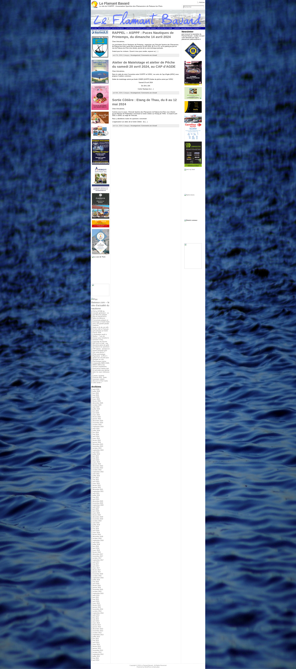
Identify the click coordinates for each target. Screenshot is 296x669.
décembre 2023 (98, 444)
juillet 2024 (96, 430)
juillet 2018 (96, 544)
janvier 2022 (97, 487)
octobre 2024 (97, 424)
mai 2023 (96, 458)
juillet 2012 (96, 656)
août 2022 (96, 474)
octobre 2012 (97, 652)
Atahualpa (156, 667)
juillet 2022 (96, 476)
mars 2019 (96, 532)
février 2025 (97, 417)
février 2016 (97, 585)
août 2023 (96, 452)
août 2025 (96, 407)
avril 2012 (96, 660)
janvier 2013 (97, 648)
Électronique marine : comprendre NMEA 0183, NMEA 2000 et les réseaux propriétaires (101, 363)
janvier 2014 (97, 627)
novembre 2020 (98, 503)
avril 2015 (96, 601)
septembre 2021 (98, 491)
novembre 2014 (98, 609)
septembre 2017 (98, 560)
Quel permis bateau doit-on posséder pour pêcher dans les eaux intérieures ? (101, 371)
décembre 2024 (98, 421)
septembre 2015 (98, 593)
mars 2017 (96, 568)
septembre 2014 (98, 613)
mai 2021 (96, 497)
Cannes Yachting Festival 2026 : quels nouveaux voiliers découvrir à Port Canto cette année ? (100, 379)
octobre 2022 (97, 470)
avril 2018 (96, 548)
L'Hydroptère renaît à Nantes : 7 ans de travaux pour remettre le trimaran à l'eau (101, 337)
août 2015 (96, 595)
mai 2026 (96, 395)
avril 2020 (96, 511)
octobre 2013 (97, 633)
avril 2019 (96, 530)
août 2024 (96, 428)
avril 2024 (96, 436)
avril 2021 (96, 499)
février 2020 (97, 515)
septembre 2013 (98, 635)
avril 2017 (96, 566)
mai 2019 (96, 529)
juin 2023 (96, 456)
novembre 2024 (98, 423)
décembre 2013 (98, 629)
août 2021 (96, 493)
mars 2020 (96, 513)
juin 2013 (96, 638)
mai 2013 (96, 640)
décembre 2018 (98, 536)
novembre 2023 (98, 446)
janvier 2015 (97, 607)
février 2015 (97, 605)
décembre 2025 (98, 403)
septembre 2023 (98, 450)
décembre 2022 (98, 466)
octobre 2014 (97, 611)
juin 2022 (96, 477)
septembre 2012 (98, 654)
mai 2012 (96, 658)
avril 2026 (96, 397)
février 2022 (97, 485)
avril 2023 (96, 460)
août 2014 (96, 615)
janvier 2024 (97, 442)
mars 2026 (96, 399)
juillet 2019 (96, 525)
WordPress (148, 667)
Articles (202, 2)
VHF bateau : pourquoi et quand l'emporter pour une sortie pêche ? (101, 350)
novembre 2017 (98, 556)
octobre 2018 (97, 538)
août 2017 (96, 562)
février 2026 (97, 401)
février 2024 (97, 440)
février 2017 (97, 570)
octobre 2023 (97, 448)
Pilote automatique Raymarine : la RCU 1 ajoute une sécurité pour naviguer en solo (101, 356)
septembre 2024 (98, 426)
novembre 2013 (98, 631)
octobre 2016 (97, 576)
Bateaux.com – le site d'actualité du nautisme (100, 305)
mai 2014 (96, 619)
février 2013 (97, 646)
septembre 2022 (98, 472)
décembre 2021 (98, 489)
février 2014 (97, 625)
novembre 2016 (98, 574)
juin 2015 (96, 597)
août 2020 (96, 507)
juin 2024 (96, 432)
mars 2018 (96, 550)
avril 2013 (96, 642)
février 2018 (97, 552)
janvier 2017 (97, 572)
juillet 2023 (96, 454)
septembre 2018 (98, 540)
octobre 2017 (97, 558)
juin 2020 (96, 509)
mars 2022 (96, 483)
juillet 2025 (96, 409)
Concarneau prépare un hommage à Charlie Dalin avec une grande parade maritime (101, 322)
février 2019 (97, 534)
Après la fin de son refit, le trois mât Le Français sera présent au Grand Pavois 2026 (101, 329)
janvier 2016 (97, 587)
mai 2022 (96, 479)
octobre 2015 (97, 591)
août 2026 (96, 389)
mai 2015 (96, 599)
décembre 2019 (98, 517)
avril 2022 (96, 481)
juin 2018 (96, 546)
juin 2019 (96, 527)
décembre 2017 (98, 554)
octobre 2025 (97, 405)
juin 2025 (96, 411)
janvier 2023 (97, 464)
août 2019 (96, 523)
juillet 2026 (96, 391)
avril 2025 (96, 413)
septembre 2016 (98, 578)
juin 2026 (96, 393)
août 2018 (96, 542)
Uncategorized (135, 55)
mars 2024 (96, 438)
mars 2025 (96, 415)
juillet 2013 (96, 636)
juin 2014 (96, 617)
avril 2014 (96, 621)
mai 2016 (96, 582)
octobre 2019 (97, 521)
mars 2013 (96, 644)
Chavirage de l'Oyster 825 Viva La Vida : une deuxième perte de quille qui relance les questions (101, 344)
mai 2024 (96, 434)
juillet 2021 (96, 495)
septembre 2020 (98, 505)
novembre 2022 (98, 468)
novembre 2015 (98, 589)
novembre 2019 (98, 519)
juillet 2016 (96, 580)
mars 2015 (96, 603)
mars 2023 (96, 462)
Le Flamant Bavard (114, 3)
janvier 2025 (97, 419)
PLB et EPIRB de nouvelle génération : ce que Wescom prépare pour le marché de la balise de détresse (101, 314)
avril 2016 (96, 583)
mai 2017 (96, 564)
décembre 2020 (98, 501)
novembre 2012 (98, 650)
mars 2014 (96, 623)
